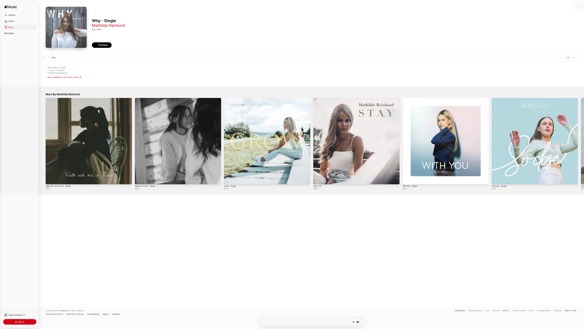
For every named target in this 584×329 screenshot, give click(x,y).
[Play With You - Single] (406, 180)
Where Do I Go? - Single (146, 99)
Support (106, 314)
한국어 (531, 310)
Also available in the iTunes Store (63, 77)
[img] (10, 7)
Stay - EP (317, 99)
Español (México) (475, 310)
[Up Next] (353, 322)
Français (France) (519, 310)
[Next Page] (581, 141)
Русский (496, 310)
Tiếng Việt (558, 310)
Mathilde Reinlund (108, 25)
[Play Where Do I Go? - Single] (138, 180)
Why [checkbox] (54, 57)
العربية (487, 310)
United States (460, 310)
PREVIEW (566, 57)
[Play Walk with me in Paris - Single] (49, 180)
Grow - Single (230, 99)
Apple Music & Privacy (75, 314)
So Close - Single (500, 99)
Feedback (116, 314)
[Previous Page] (42, 141)
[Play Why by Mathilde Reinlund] (49, 57)
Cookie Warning (93, 314)
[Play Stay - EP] (317, 180)
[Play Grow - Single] (228, 180)
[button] (19, 15)
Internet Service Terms (54, 314)
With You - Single (411, 99)
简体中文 (506, 310)
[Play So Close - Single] (495, 180)
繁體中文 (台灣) (570, 310)
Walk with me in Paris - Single (59, 99)
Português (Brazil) (544, 310)
